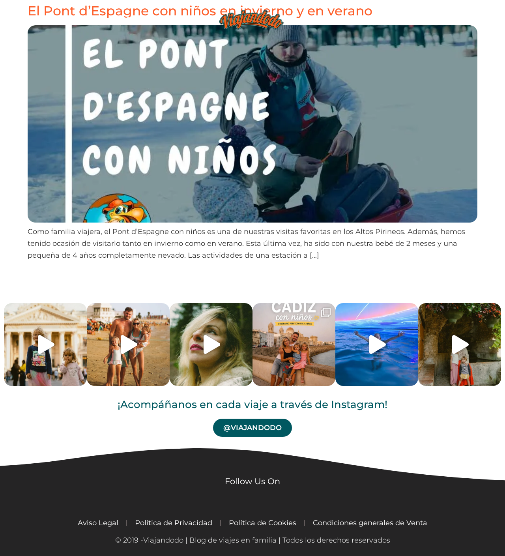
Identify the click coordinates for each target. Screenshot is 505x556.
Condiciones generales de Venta (370, 523)
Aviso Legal (98, 523)
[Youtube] (37, 500)
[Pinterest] (108, 500)
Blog (179, 19)
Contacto (435, 19)
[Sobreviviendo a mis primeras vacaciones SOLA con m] (459, 344)
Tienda (327, 19)
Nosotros (378, 19)
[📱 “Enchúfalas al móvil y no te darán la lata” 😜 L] (45, 344)
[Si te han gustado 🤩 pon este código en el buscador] (211, 344)
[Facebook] (61, 500)
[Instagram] (14, 500)
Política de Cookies (262, 523)
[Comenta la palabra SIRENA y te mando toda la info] (376, 344)
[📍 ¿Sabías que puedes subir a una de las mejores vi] (128, 344)
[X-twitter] (85, 500)
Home (87, 19)
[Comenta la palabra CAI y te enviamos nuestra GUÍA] (293, 344)
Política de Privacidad (173, 523)
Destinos (134, 19)
